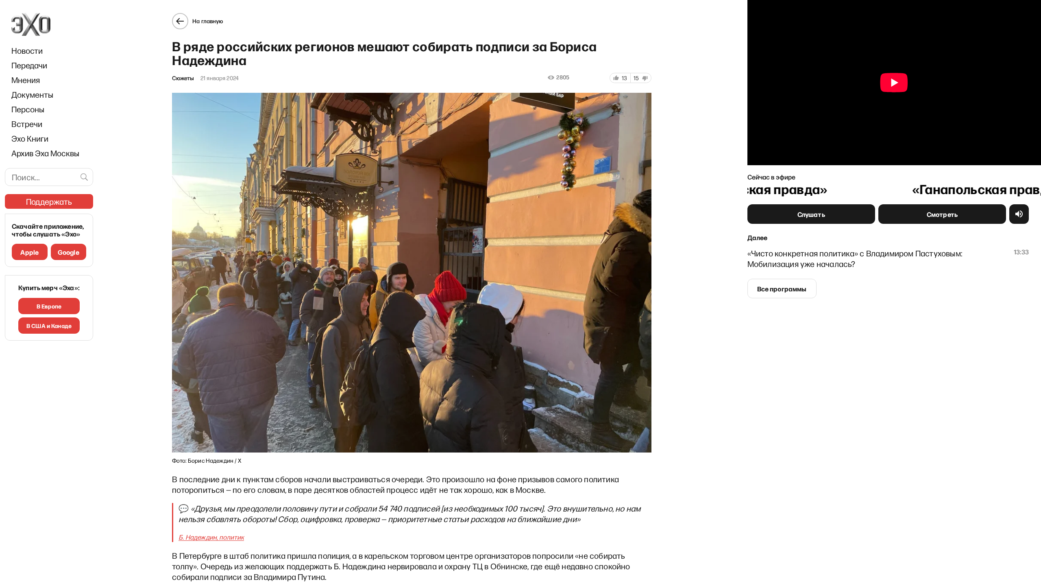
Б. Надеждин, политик (211, 537)
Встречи (26, 123)
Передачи (29, 65)
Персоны (27, 109)
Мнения (25, 79)
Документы (32, 94)
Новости (27, 50)
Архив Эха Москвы (45, 153)
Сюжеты (183, 78)
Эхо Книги (29, 138)
